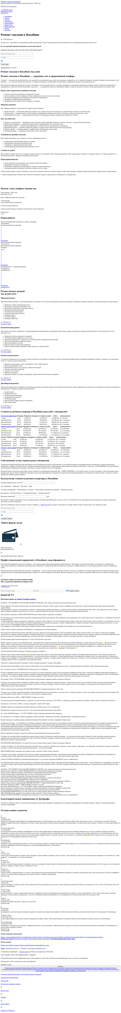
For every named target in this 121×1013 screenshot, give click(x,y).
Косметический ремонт (9, 416)
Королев (113, 968)
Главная (3, 67)
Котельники (5, 969)
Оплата (7, 18)
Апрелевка (18, 968)
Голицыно (40, 968)
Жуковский (87, 968)
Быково (30, 968)
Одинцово (79, 969)
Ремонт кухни (44, 945)
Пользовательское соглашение (31, 974)
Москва (7, 968)
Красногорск (18, 969)
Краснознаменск (27, 969)
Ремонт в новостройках (8, 937)
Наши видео (8, 25)
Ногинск (73, 969)
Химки (56, 971)
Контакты (8, 30)
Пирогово (84, 969)
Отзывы (7, 20)
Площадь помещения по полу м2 (11, 482)
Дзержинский (52, 968)
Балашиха (25, 968)
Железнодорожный (77, 968)
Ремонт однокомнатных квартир (26, 937)
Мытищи (62, 969)
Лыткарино (51, 969)
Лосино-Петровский (41, 969)
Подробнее (4, 240)
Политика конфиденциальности (11, 974)
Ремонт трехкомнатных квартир (69, 937)
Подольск (90, 969)
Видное (35, 968)
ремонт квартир (24, 952)
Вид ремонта (5, 493)
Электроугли (82, 971)
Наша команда (9, 23)
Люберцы (57, 969)
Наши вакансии (10, 26)
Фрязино (51, 971)
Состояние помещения (8, 489)
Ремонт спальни (14, 945)
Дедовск (45, 968)
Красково (12, 969)
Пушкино (96, 969)
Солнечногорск (114, 969)
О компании (8, 21)
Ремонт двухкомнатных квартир (48, 937)
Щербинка (67, 971)
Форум (7, 28)
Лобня (34, 969)
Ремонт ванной (24, 945)
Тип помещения (6, 486)
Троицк (47, 971)
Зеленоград (100, 968)
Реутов (108, 969)
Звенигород (93, 968)
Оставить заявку (6, 324)
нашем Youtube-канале (26, 599)
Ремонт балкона (35, 945)
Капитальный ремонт (8, 426)
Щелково (61, 971)
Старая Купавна (40, 971)
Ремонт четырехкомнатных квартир (91, 937)
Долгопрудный (60, 968)
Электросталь (74, 971)
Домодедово (68, 968)
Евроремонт (46, 939)
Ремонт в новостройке (8, 448)
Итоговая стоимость (7, 496)
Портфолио (8, 16)
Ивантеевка (107, 968)
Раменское (102, 969)
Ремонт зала (5, 945)
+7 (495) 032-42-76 (7, 10)
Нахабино (68, 969)
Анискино (12, 968)
